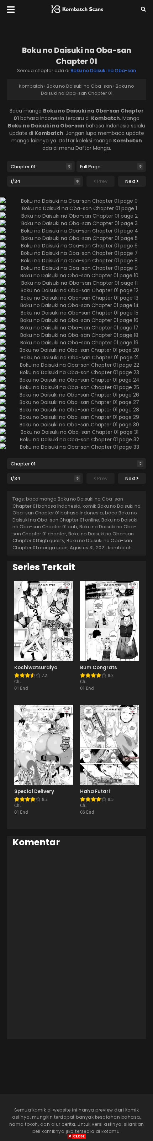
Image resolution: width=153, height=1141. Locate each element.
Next (130, 181)
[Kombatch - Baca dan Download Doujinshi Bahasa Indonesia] (76, 14)
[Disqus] (76, 943)
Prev (101, 181)
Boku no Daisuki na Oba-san (103, 70)
